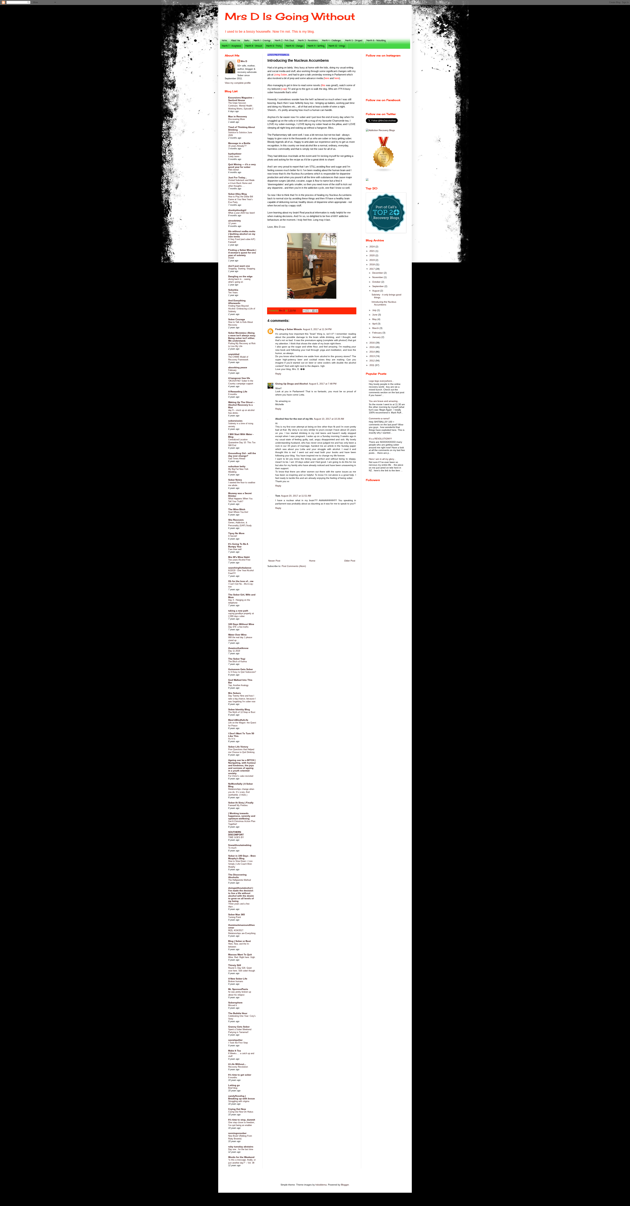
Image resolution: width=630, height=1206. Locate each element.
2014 (372, 351)
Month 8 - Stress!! (253, 46)
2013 (372, 356)
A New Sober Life (237, 978)
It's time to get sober (239, 1074)
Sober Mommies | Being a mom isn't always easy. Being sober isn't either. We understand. (242, 337)
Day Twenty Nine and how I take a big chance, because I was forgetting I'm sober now (242, 699)
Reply (278, 373)
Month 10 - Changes (294, 46)
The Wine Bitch (236, 509)
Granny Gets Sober (239, 1026)
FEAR (231, 258)
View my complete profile (238, 83)
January (376, 337)
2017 (372, 269)
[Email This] (304, 310)
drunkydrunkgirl (237, 210)
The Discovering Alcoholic (237, 876)
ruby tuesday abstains (240, 1146)
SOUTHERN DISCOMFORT (236, 833)
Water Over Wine (237, 634)
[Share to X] (310, 310)
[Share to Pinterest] (316, 310)
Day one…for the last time (240, 1149)
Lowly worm (233, 156)
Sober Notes (235, 479)
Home (224, 40)
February (232, 370)
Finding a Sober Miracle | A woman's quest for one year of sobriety (242, 253)
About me (235, 40)
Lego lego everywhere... (381, 381)
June (375, 314)
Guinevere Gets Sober (240, 669)
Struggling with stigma (238, 1101)
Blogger (345, 1184)
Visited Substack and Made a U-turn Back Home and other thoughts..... (241, 183)
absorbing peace (237, 367)
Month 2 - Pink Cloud (284, 40)
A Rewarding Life (237, 391)
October (376, 282)
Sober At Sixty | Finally (240, 802)
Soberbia (233, 290)
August (376, 290)
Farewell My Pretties (238, 805)
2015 (372, 347)
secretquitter (235, 1040)
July (374, 310)
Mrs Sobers (234, 693)
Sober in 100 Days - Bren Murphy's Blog (242, 857)
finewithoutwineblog (239, 845)
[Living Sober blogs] (383, 171)
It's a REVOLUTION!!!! (380, 438)
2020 (372, 255)
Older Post (349, 560)
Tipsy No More (236, 533)
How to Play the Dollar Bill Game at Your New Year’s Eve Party (240, 199)
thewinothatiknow (238, 648)
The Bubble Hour (237, 1013)
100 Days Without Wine (241, 624)
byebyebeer (234, 153)
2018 (372, 264)
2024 (372, 246)
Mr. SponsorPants (238, 989)
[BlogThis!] (307, 310)
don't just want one (239, 266)
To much (232, 848)
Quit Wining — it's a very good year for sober (242, 165)
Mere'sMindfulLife (238, 720)
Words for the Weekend (241, 1157)
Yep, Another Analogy (238, 685)
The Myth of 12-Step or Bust (241, 712)
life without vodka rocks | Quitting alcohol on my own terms (241, 234)
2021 (372, 251)
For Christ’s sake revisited (240, 776)
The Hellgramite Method (239, 880)
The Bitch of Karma (237, 661)
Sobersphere (235, 1002)
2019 (372, 260)
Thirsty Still (234, 965)
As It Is (231, 739)
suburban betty (236, 466)
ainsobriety (234, 220)
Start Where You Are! (238, 512)
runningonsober (237, 1133)
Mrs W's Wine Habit (239, 557)
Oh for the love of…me (240, 581)
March (375, 328)
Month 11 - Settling (316, 46)
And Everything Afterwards (237, 301)
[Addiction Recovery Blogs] (380, 130)
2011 (372, 365)
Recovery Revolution (238, 1067)
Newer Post (274, 560)
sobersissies (235, 420)
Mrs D (244, 61)
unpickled (233, 354)
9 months (232, 394)
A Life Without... (237, 1064)
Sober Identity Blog (239, 709)
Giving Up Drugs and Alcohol (291, 383)
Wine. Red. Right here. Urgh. (241, 957)
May (374, 319)
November (378, 277)
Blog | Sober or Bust (239, 941)
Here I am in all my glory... (382, 459)
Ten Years (233, 292)
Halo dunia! (233, 169)
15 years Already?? (237, 146)
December (378, 272)
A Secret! (232, 536)
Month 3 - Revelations (308, 40)
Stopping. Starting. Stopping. (242, 268)
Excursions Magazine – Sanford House (241, 99)
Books (246, 40)
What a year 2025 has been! (241, 213)
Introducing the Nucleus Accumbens (384, 303)
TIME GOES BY (236, 837)
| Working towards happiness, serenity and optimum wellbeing (241, 816)
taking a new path (238, 610)
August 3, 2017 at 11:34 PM (317, 329)
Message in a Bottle (239, 143)
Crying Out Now (237, 1109)
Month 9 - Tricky (274, 46)
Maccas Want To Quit (240, 954)
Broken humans (235, 981)
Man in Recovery (237, 116)
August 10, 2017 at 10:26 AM (329, 418)
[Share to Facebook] (313, 310)
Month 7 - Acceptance (231, 46)
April (375, 323)
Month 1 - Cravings (262, 40)
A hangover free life (239, 378)
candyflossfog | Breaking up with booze (241, 1097)
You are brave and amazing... (384, 401)
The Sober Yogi (236, 658)
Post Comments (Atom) (294, 566)
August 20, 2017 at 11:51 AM (296, 495)
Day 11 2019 (234, 651)
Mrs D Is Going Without (290, 16)
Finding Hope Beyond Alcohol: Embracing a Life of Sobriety (241, 309)
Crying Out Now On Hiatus (240, 1112)
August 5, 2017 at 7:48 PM (322, 383)
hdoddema (321, 1184)
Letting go (234, 1085)
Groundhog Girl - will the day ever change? (242, 454)
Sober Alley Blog (237, 194)
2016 (372, 342)
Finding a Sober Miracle (288, 329)
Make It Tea (234, 1050)
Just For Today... (237, 177)
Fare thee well (235, 549)
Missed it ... (234, 1005)
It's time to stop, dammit (241, 1119)
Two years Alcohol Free (239, 560)
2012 (372, 360)
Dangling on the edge (240, 276)
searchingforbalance (239, 567)
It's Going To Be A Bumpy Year (238, 545)
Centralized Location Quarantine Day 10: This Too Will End (241, 442)
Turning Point (234, 917)
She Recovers (236, 520)
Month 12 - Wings (337, 46)
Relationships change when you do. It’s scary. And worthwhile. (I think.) (241, 792)
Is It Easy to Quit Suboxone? (242, 672)
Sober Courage (236, 319)
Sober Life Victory (238, 746)
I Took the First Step (238, 1042)
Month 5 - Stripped (353, 40)
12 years (232, 223)
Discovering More (236, 119)
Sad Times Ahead (236, 458)
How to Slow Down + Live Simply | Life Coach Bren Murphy (240, 864)
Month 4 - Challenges (331, 40)
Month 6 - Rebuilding (376, 40)
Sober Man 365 (236, 914)
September (378, 286)
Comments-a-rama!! (379, 418)
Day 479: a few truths (238, 627)
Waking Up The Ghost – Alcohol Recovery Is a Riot (241, 405)
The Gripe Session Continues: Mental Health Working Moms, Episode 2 (240, 106)
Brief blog (232, 1088)
